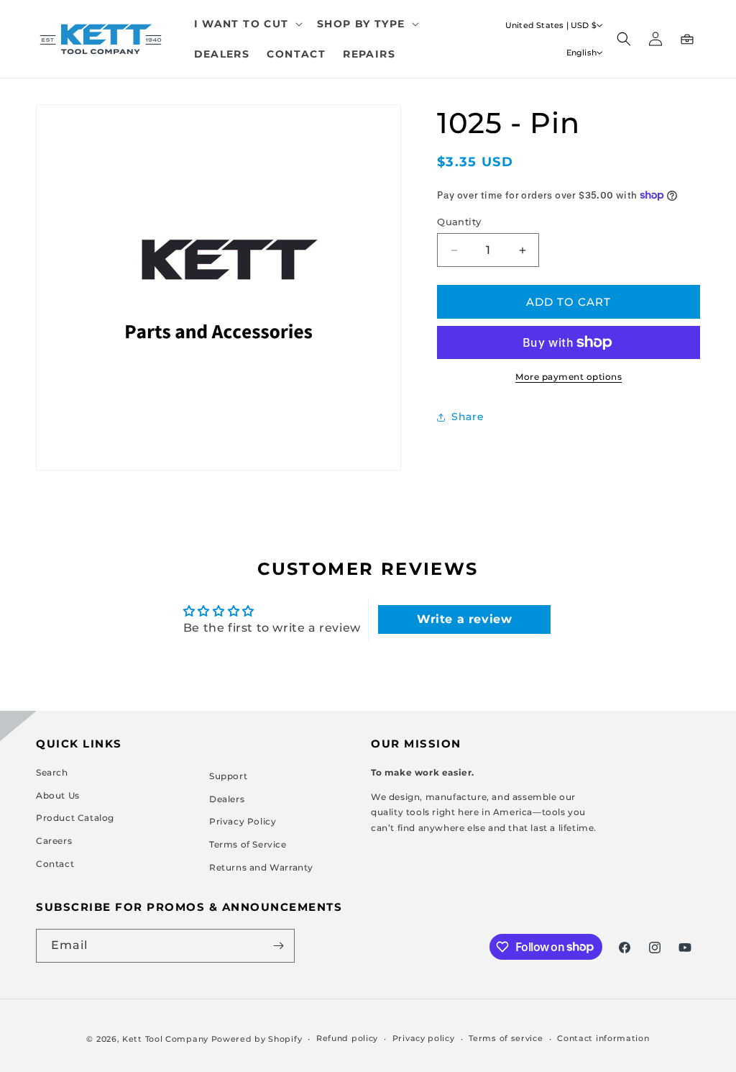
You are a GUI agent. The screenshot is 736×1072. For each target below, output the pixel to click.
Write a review (464, 619)
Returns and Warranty (261, 867)
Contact (55, 863)
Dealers (226, 799)
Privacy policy (423, 1038)
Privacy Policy (242, 821)
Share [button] (467, 416)
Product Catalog (75, 817)
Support (228, 776)
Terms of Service (248, 844)
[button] (246, 24)
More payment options (568, 376)
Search (52, 772)
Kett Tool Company (165, 1039)
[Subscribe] (278, 946)
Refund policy (347, 1038)
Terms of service (506, 1038)
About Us (58, 795)
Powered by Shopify (257, 1039)
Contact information (603, 1038)
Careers (54, 840)
